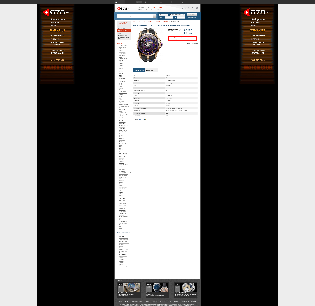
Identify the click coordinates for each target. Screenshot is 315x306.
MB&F (120, 179)
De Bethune (121, 102)
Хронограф (121, 262)
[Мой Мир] (145, 119)
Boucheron (121, 68)
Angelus (121, 50)
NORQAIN (121, 182)
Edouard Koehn (122, 112)
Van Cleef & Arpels (123, 223)
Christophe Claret (123, 93)
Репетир (121, 257)
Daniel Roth (121, 101)
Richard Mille (122, 198)
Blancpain (121, 65)
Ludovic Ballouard (150, 292)
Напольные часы (123, 251)
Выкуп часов (165, 2)
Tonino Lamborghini (123, 216)
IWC (120, 151)
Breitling (121, 73)
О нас (120, 301)
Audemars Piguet (123, 58)
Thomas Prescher (123, 213)
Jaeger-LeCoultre (122, 156)
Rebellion (121, 193)
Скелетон (121, 259)
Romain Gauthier (122, 203)
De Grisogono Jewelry (123, 104)
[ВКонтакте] (140, 119)
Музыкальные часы (123, 249)
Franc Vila (121, 120)
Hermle (120, 145)
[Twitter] (141, 119)
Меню (119, 2)
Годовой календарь (123, 239)
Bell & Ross (121, 62)
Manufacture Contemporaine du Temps (125, 172)
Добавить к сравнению (192, 43)
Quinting (121, 192)
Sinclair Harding (122, 210)
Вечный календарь (123, 238)
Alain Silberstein (122, 47)
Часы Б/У (155, 301)
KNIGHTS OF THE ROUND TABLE (123, 31)
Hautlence (121, 141)
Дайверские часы (123, 241)
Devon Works (122, 109)
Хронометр (121, 264)
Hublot (120, 146)
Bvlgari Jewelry (122, 78)
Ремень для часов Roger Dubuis (124, 38)
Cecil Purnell (122, 84)
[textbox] (135, 16)
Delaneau (121, 107)
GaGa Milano (122, 127)
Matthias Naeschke (123, 175)
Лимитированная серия (124, 247)
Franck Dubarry (122, 122)
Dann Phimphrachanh (123, 292)
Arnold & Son (122, 55)
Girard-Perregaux (123, 130)
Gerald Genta (122, 128)
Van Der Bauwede (123, 224)
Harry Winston (122, 140)
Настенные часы (123, 252)
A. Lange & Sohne (123, 45)
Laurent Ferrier (122, 168)
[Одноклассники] (143, 119)
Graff (120, 133)
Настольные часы (123, 254)
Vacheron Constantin (123, 221)
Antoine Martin (122, 52)
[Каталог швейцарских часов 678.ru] (123, 12)
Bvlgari (120, 76)
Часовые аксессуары (124, 266)
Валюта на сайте (131, 2)
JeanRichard (121, 159)
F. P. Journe (121, 117)
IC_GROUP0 (121, 150)
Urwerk (120, 219)
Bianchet (121, 63)
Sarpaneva (121, 206)
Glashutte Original (123, 131)
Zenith (120, 228)
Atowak (120, 57)
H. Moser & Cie (122, 138)
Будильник (121, 236)
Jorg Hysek (121, 161)
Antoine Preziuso (122, 53)
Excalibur (120, 26)
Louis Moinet (122, 169)
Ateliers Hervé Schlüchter (181, 292)
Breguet (120, 71)
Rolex (120, 201)
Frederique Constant (123, 125)
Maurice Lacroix (122, 177)
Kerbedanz (121, 163)
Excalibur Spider (122, 28)
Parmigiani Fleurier (123, 187)
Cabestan (121, 80)
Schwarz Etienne (122, 208)
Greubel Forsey (122, 136)
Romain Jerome (122, 205)
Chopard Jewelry (122, 91)
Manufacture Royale (123, 174)
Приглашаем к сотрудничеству (188, 301)
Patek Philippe (122, 188)
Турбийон (121, 261)
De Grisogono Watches (124, 106)
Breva (120, 75)
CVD (120, 98)
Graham (121, 135)
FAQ (170, 301)
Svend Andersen (122, 211)
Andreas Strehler (122, 48)
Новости (119, 280)
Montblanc (121, 180)
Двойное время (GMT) (124, 243)
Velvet (119, 33)
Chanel (120, 86)
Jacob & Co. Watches (123, 154)
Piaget (120, 190)
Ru (177, 2)
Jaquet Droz (121, 158)
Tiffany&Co (121, 215)
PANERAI (121, 185)
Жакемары (121, 244)
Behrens (121, 60)
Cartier (120, 83)
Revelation (121, 197)
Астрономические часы (124, 234)
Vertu (120, 226)
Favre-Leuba (121, 118)
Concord (121, 94)
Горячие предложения (152, 2)
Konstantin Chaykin (123, 164)
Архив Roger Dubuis (122, 35)
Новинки (148, 301)
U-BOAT (120, 218)
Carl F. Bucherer (122, 81)
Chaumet (121, 88)
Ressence (121, 195)
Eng (182, 2)
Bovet (120, 70)
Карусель (121, 246)
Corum (120, 96)
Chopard (121, 89)
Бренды (126, 301)
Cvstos (120, 99)
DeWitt (120, 111)
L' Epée (120, 166)
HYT (120, 148)
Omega (120, 183)
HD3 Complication (123, 143)
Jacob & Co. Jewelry (123, 153)
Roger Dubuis (122, 23)
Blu (119, 66)
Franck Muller (122, 123)
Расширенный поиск (192, 17)
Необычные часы (123, 256)
